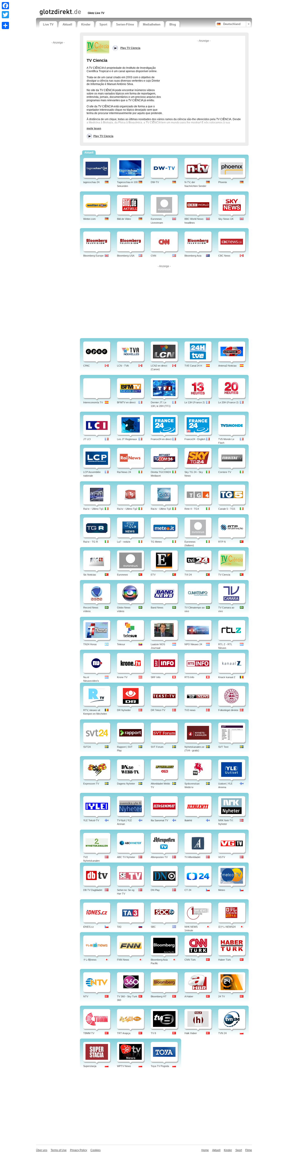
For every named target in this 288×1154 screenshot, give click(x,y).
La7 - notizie (123, 541)
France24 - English (194, 439)
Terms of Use (59, 1150)
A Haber (188, 996)
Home (205, 1150)
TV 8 (153, 1033)
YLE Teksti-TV (91, 820)
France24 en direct (161, 439)
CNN (153, 255)
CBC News (224, 255)
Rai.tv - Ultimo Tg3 (161, 508)
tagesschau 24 (91, 182)
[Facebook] (5, 5)
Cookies (95, 1150)
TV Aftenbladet (192, 857)
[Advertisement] (92, 4)
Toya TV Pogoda (160, 1066)
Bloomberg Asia (192, 255)
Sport (103, 24)
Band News (157, 607)
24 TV (221, 996)
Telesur (121, 644)
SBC (153, 926)
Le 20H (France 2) (228, 402)
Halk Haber (190, 1033)
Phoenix (222, 182)
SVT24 (87, 747)
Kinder (85, 24)
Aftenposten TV (159, 857)
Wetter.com (89, 219)
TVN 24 (222, 1033)
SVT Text (223, 747)
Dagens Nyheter (126, 783)
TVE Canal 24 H (193, 365)
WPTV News (124, 1066)
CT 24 (187, 890)
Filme (248, 1150)
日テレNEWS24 (227, 926)
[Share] (5, 25)
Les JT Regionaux (127, 439)
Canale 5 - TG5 (226, 508)
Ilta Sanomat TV (159, 820)
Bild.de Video (124, 219)
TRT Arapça (123, 1033)
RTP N (222, 541)
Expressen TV (91, 783)
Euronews (122, 574)
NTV (85, 996)
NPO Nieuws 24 (193, 644)
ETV (153, 574)
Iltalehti (188, 820)
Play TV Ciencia (103, 136)
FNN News (123, 959)
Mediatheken (151, 24)
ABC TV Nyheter (126, 857)
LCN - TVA (123, 365)
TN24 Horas (90, 644)
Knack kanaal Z (226, 677)
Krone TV (122, 677)
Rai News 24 (124, 472)
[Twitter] (5, 14)
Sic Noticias (89, 574)
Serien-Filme (125, 24)
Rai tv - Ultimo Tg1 (93, 508)
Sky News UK (226, 219)
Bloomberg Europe (93, 255)
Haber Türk (224, 959)
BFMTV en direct (126, 402)
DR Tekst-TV (158, 710)
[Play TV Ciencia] (98, 46)
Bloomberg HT (158, 996)
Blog (172, 24)
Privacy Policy (78, 1150)
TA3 (119, 926)
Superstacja (89, 1066)
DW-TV (155, 182)
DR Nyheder (124, 710)
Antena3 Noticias (227, 365)
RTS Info (189, 677)
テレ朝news (90, 959)
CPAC (86, 365)
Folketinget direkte (228, 710)
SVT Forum (157, 747)
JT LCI (87, 439)
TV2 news (190, 710)
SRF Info (155, 677)
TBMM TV (88, 1033)
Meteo (221, 890)
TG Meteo (156, 541)
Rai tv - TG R (90, 541)
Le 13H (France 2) (194, 402)
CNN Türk (190, 959)
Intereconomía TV (93, 402)
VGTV (221, 857)
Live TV (48, 24)
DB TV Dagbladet (92, 890)
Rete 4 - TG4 (191, 508)
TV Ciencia (224, 574)
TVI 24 (188, 574)
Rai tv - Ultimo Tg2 (127, 508)
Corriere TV (224, 472)
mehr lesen (94, 128)
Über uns (41, 1150)
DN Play (155, 890)
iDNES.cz (88, 926)
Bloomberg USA (125, 255)
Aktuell (67, 24)
